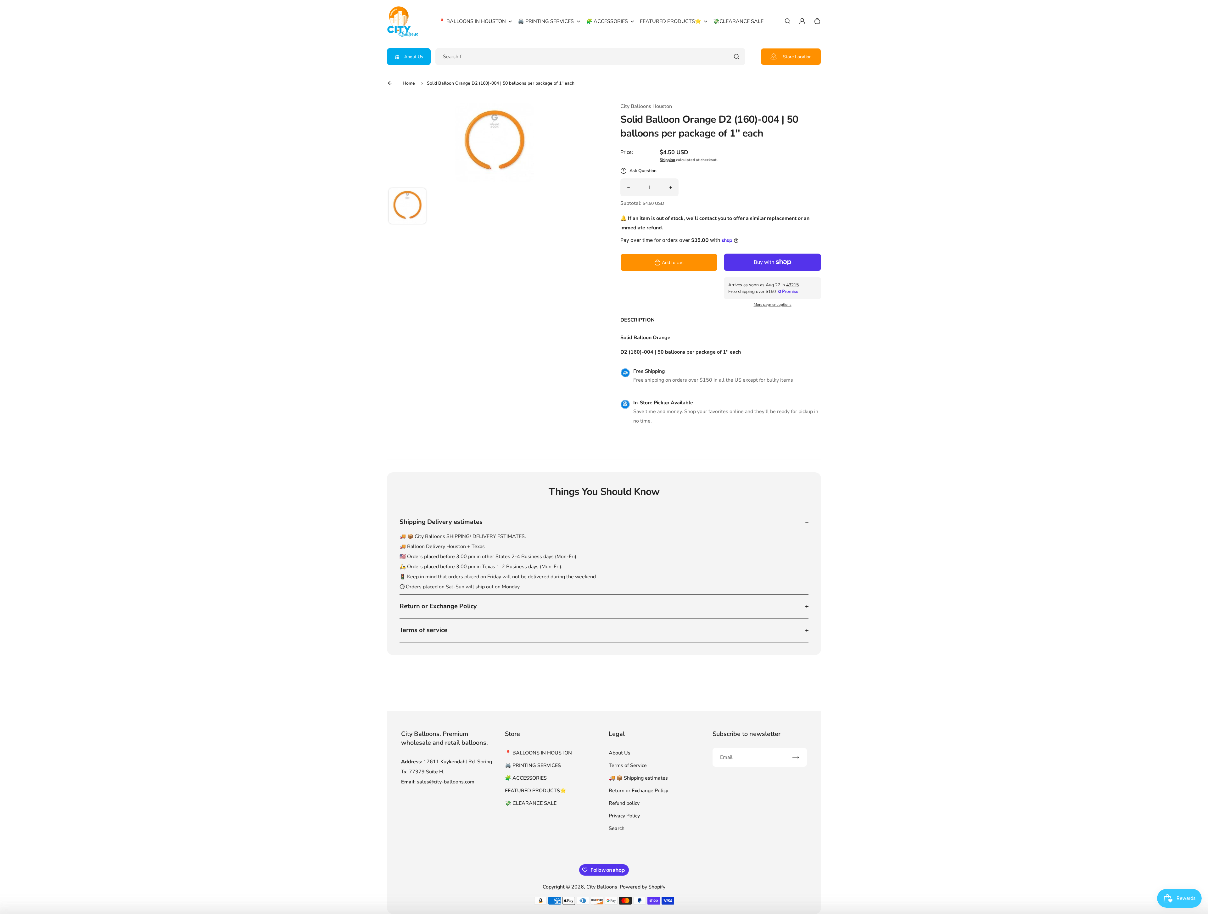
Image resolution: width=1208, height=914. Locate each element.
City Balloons (601, 886)
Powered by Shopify (642, 886)
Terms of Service (628, 765)
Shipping (667, 159)
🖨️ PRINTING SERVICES (533, 765)
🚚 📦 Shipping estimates (638, 778)
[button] (407, 206)
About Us (413, 57)
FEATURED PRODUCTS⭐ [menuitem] (670, 21)
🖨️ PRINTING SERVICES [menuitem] (546, 21)
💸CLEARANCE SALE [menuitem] (738, 21)
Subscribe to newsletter (746, 734)
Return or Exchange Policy (638, 790)
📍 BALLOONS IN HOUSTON (538, 752)
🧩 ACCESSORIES (526, 778)
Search (616, 828)
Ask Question (643, 171)
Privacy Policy (624, 815)
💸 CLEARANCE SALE (530, 803)
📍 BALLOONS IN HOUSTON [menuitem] (472, 21)
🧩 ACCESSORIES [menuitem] (607, 21)
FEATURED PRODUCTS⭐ (535, 790)
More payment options (772, 304)
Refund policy (624, 803)
